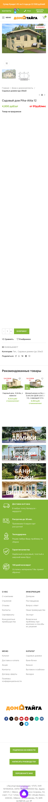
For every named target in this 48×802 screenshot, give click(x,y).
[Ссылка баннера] (24, 435)
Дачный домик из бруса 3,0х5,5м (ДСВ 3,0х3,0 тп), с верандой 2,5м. (35, 395)
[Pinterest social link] (27, 719)
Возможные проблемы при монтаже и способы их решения (35, 623)
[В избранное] (19, 378)
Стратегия (6, 601)
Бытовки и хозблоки (35, 669)
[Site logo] (26, 17)
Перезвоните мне (24, 773)
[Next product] (44, 95)
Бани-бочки (31, 660)
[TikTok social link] (21, 724)
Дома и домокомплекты (23, 88)
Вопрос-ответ (32, 605)
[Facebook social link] (16, 356)
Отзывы (5, 605)
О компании (7, 596)
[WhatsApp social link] (19, 356)
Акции (5, 665)
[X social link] (11, 719)
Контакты (6, 610)
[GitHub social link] (32, 719)
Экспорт (29, 614)
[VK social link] (22, 356)
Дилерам (30, 596)
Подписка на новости (24, 750)
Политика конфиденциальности (12, 679)
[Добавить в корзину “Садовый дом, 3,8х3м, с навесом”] (4, 387)
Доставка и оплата (10, 660)
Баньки (29, 665)
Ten (14, 351)
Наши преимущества (35, 610)
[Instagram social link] (16, 719)
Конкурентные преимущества (9, 620)
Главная (6, 88)
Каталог (5, 656)
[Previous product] (39, 95)
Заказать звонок (40, 11)
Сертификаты (8, 614)
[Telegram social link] (26, 356)
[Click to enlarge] (6, 63)
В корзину (22, 331)
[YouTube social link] (21, 719)
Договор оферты (9, 674)
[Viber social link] (29, 356)
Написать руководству (24, 762)
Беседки (30, 674)
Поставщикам (32, 601)
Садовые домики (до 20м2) (14, 91)
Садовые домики (34, 656)
